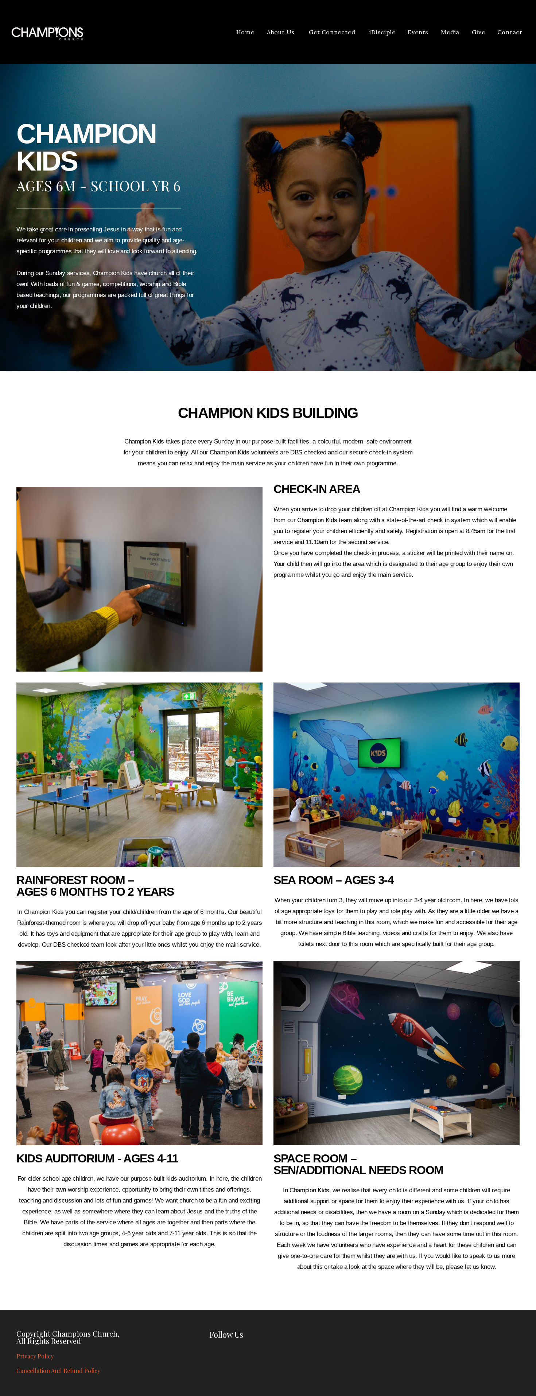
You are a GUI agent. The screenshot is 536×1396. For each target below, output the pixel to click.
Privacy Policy (35, 1356)
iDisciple (382, 32)
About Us (281, 32)
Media (450, 32)
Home (245, 32)
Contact (510, 32)
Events (418, 32)
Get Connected (333, 32)
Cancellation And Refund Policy (58, 1371)
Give (478, 32)
